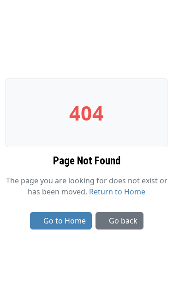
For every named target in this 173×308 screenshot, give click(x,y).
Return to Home (117, 192)
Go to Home (64, 221)
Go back (123, 221)
